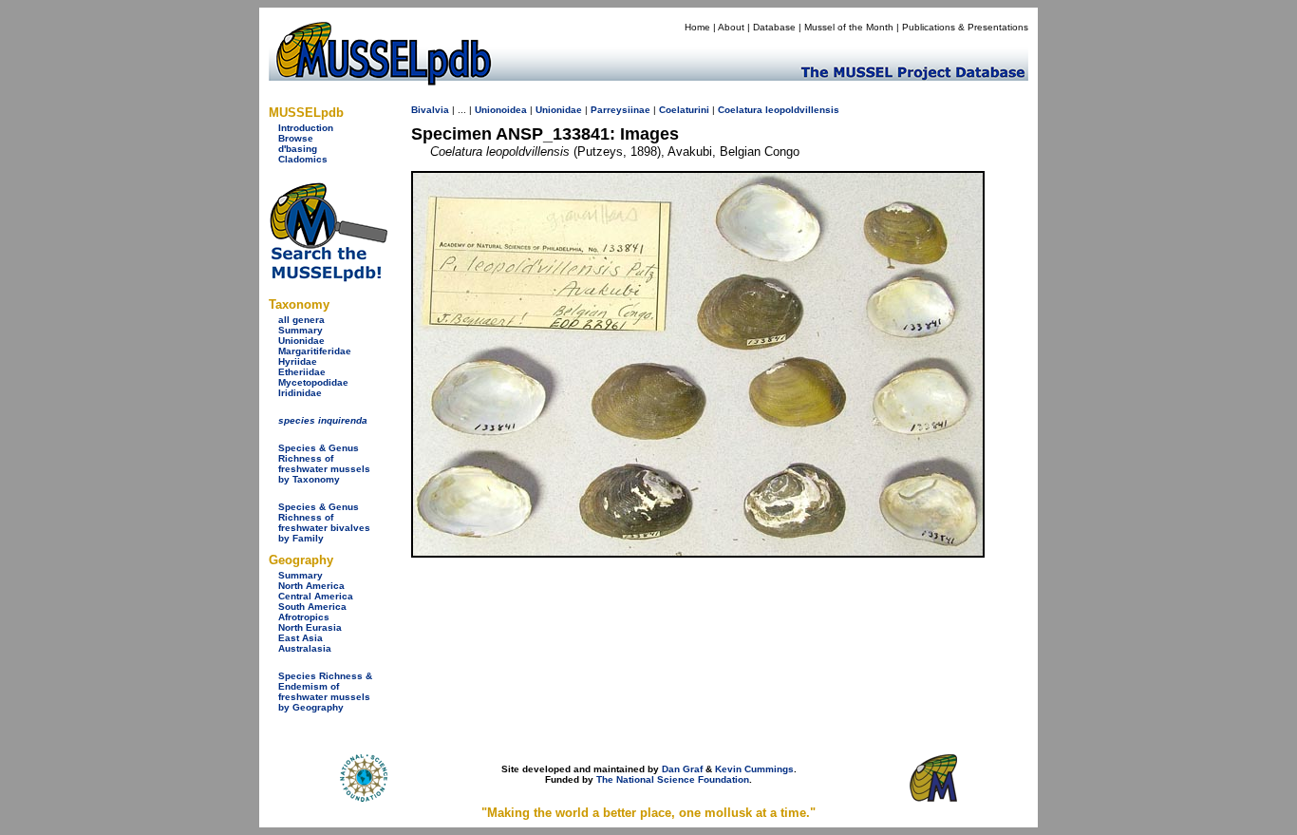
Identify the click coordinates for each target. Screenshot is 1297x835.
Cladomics (303, 159)
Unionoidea (501, 109)
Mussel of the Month (848, 27)
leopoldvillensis (802, 109)
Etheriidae (302, 372)
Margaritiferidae (314, 351)
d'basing (297, 148)
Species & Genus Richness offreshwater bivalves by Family (324, 522)
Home (697, 27)
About (731, 27)
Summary (300, 330)
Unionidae (301, 340)
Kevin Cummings (754, 769)
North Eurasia (310, 627)
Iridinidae (300, 393)
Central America (315, 596)
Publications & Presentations (965, 27)
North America (311, 585)
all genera (301, 319)
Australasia (304, 648)
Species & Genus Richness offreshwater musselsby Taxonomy (324, 463)
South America (312, 606)
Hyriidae (297, 361)
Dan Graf (682, 769)
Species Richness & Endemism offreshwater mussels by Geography (325, 691)
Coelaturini (684, 109)
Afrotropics (303, 617)
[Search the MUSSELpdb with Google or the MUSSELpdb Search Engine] (328, 278)
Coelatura (740, 109)
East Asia (300, 638)
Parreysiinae (620, 109)
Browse (295, 138)
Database (774, 27)
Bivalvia (430, 109)
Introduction (305, 128)
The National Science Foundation (672, 779)
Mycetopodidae (313, 382)
